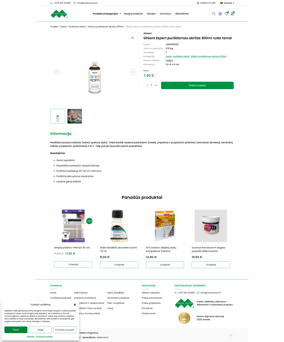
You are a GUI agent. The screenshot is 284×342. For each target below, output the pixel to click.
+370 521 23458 (62, 2)
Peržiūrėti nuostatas (64, 330)
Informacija (60, 133)
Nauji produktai (133, 13)
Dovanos (165, 13)
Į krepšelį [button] (73, 264)
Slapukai (30, 336)
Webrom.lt (102, 337)
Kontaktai (147, 308)
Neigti (40, 330)
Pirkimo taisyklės (151, 292)
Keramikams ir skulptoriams (89, 303)
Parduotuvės (149, 313)
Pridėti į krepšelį (197, 85)
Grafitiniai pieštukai (60, 297)
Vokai (110, 308)
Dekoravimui (80, 292)
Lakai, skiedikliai (115, 292)
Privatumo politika (44, 336)
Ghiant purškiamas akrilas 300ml (105, 26)
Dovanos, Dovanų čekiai (87, 313)
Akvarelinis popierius (118, 297)
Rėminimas (182, 13)
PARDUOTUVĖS (208, 2)
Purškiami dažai (77, 26)
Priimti (16, 330)
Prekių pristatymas (152, 297)
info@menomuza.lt (87, 2)
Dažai (63, 26)
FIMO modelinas (115, 303)
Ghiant (169, 60)
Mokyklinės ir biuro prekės (88, 308)
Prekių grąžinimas (151, 303)
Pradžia (54, 26)
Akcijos (151, 13)
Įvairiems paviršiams (85, 297)
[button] (74, 304)
